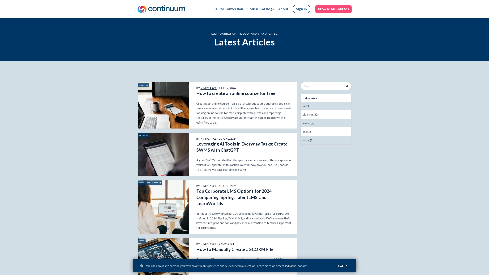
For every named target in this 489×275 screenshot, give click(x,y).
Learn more (264, 266)
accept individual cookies (292, 266)
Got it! (342, 266)
